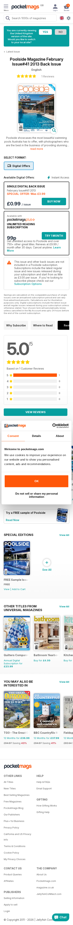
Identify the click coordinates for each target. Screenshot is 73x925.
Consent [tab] (13, 435)
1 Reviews (47, 76)
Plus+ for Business (14, 821)
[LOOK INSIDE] (36, 131)
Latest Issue (13, 51)
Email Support (44, 788)
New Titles (10, 788)
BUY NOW (53, 201)
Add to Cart (18, 589)
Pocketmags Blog (13, 808)
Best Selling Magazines (17, 795)
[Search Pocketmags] (7, 18)
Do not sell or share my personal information (36, 495)
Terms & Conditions (14, 846)
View (7, 589)
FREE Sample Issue (16, 579)
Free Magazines (13, 801)
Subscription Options (28, 283)
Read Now (12, 520)
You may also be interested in (18, 681)
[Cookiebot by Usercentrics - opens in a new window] (52, 425)
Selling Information (14, 898)
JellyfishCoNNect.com (48, 894)
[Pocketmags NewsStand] (24, 7)
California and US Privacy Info (17, 837)
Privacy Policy (11, 827)
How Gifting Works (46, 805)
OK (36, 481)
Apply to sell (10, 904)
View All (64, 534)
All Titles (8, 782)
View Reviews (35, 412)
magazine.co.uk (45, 887)
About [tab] (60, 435)
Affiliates (9, 881)
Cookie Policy (11, 852)
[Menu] (6, 7)
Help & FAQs (43, 782)
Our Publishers (12, 814)
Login (7, 911)
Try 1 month (54, 235)
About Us (41, 874)
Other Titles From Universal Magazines (23, 606)
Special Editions (18, 535)
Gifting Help (43, 812)
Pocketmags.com (46, 881)
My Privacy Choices (14, 859)
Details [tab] (36, 435)
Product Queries (13, 874)
